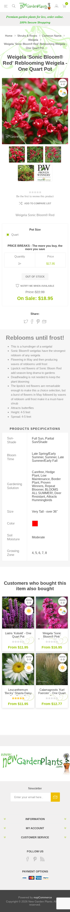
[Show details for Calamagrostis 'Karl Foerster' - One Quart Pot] (52, 669)
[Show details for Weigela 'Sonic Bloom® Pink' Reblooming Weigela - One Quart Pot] (52, 612)
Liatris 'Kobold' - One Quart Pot (18, 635)
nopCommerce (43, 897)
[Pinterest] (35, 859)
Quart (14, 234)
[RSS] (42, 859)
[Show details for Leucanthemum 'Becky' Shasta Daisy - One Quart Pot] (18, 669)
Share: (35, 313)
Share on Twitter (26, 321)
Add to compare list (37, 203)
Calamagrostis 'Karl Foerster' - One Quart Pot (52, 693)
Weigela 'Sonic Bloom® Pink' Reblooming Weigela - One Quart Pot (52, 638)
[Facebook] (27, 859)
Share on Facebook (32, 321)
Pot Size (35, 229)
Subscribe (55, 797)
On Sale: (27, 298)
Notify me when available (37, 286)
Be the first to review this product (35, 196)
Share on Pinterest (38, 321)
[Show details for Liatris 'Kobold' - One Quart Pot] (18, 612)
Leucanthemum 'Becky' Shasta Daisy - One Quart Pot (18, 693)
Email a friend (44, 321)
